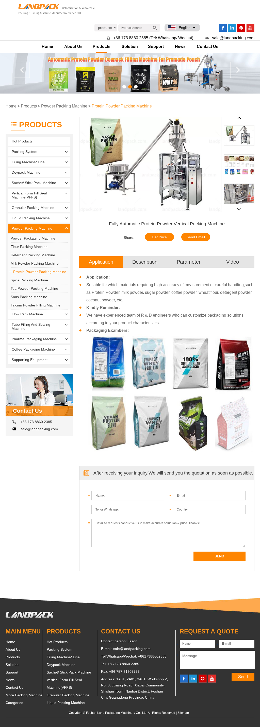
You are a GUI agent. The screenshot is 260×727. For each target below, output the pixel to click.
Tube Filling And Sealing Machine (31, 326)
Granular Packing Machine (33, 208)
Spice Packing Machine (29, 280)
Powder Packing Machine (64, 106)
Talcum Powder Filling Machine (35, 305)
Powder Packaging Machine (33, 238)
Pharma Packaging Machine (34, 339)
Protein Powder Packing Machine (122, 106)
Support (156, 46)
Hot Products (22, 141)
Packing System (24, 152)
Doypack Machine (26, 172)
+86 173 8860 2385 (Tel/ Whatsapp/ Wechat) (153, 38)
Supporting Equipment (29, 360)
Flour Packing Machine (29, 247)
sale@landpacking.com (233, 38)
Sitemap (183, 713)
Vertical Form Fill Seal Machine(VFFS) (29, 195)
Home (47, 46)
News (180, 46)
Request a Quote (209, 631)
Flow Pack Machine (27, 314)
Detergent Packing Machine (33, 255)
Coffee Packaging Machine (33, 349)
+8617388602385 (152, 656)
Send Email (196, 237)
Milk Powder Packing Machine (35, 263)
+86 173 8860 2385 (36, 422)
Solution (130, 46)
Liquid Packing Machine (31, 218)
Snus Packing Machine (29, 297)
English (184, 28)
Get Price (159, 237)
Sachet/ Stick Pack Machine (34, 183)
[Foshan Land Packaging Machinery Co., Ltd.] (30, 616)
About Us (73, 46)
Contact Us (207, 46)
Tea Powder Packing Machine (34, 288)
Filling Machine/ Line (28, 162)
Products (101, 46)
